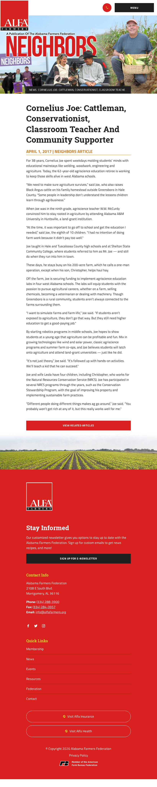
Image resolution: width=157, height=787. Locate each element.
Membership (35, 648)
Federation (33, 688)
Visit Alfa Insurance (80, 716)
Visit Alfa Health (81, 731)
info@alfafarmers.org (51, 612)
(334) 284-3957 (44, 607)
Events (31, 668)
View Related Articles (78, 425)
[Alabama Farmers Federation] (39, 496)
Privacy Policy (78, 755)
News (33, 90)
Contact (31, 698)
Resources (33, 678)
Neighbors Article (73, 151)
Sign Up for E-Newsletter (78, 558)
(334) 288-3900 (107, 7)
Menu (134, 8)
